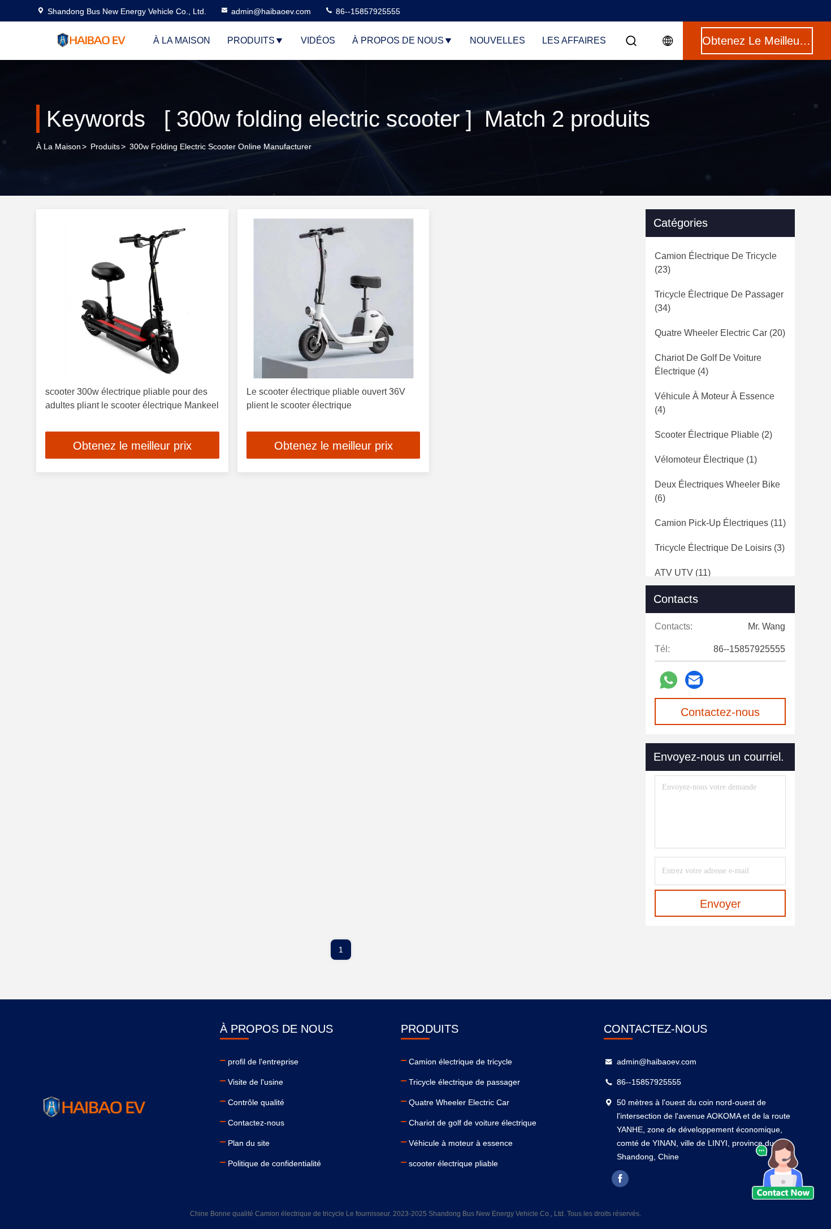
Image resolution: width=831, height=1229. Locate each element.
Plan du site (249, 1143)
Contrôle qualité (256, 1102)
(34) (719, 301)
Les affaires (574, 40)
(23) (716, 262)
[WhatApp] (668, 680)
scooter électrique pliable (453, 1163)
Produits (251, 40)
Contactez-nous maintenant (720, 715)
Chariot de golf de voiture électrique (472, 1122)
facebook (620, 1178)
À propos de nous (398, 40)
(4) (708, 364)
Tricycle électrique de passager (464, 1081)
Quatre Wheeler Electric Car (459, 1102)
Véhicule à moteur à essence (461, 1143)
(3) (720, 548)
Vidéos (318, 40)
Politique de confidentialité (274, 1163)
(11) (720, 523)
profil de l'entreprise (263, 1061)
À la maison (181, 40)
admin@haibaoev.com (271, 11)
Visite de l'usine (255, 1081)
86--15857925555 (367, 11)
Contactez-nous (256, 1122)
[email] (694, 679)
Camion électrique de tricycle (460, 1061)
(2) (713, 434)
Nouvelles (497, 40)
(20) (720, 333)
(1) (706, 459)
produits (105, 146)
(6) (717, 491)
